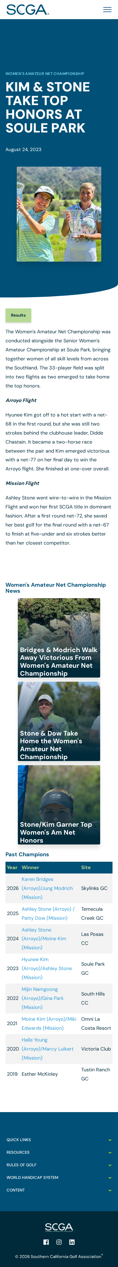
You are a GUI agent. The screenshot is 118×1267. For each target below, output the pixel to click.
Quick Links (19, 1139)
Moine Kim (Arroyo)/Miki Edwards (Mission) (49, 1023)
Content (16, 1190)
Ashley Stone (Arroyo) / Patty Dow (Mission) (48, 913)
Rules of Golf (21, 1164)
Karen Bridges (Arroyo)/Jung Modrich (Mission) (47, 888)
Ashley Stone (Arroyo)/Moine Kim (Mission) (44, 939)
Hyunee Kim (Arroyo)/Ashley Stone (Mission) (47, 968)
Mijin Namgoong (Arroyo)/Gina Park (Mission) (43, 998)
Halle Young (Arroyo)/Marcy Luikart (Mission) (48, 1049)
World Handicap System (32, 1177)
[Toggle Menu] (105, 9)
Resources (18, 1152)
